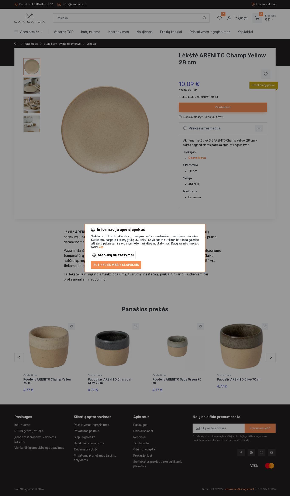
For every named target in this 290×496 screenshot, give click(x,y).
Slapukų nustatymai (116, 255)
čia (101, 247)
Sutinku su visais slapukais (116, 265)
